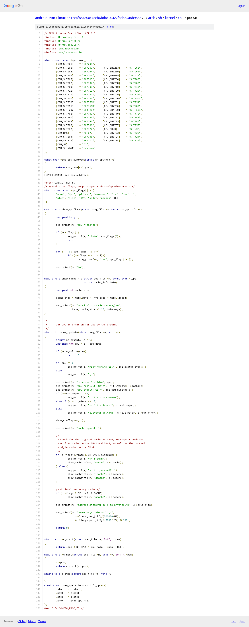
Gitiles (22, 621)
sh (160, 18)
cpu (181, 18)
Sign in (241, 5)
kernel (170, 18)
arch (151, 18)
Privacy (32, 621)
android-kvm (45, 18)
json (242, 621)
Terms (42, 621)
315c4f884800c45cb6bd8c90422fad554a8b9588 (105, 18)
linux (62, 18)
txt (234, 621)
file (110, 26)
